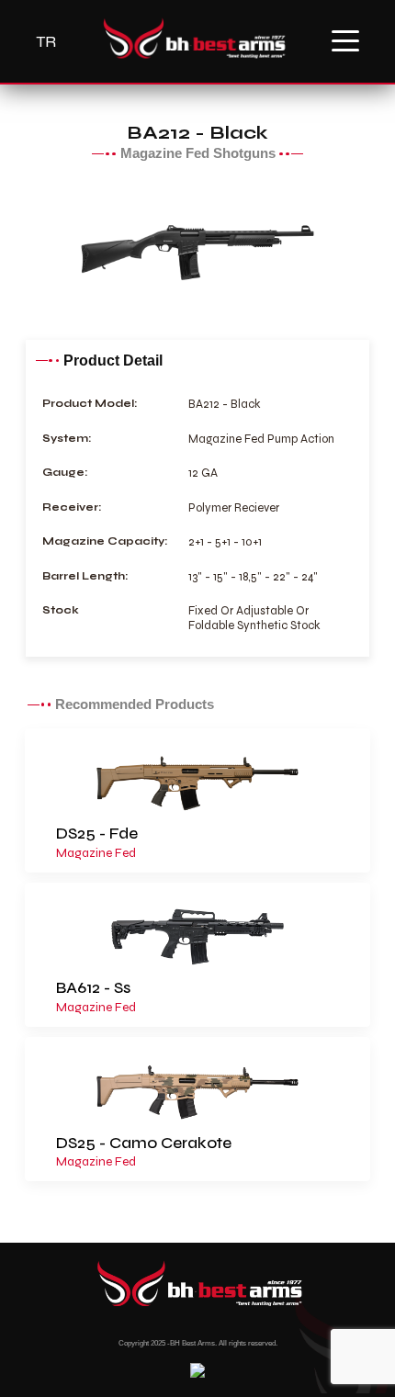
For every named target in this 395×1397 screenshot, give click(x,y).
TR (46, 41)
